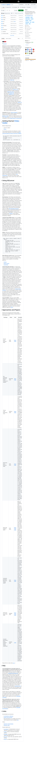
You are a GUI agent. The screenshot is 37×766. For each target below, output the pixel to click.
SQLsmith (5, 736)
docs (3, 21)
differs (12, 307)
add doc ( (12, 21)
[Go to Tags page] (9, 10)
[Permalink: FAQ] (1, 665)
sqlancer (4, 4)
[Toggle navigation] (2, 1)
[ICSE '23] (12, 79)
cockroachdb (27, 17)
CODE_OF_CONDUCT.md (7, 33)
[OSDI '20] (12, 92)
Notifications (21, 4)
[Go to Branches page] (7, 10)
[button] (21, 135)
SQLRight (5, 734)
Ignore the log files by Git (15, 23)
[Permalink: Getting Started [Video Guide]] (1, 122)
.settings (4, 17)
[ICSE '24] (20, 102)
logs (3, 23)
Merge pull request (8, 13)
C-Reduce (11, 213)
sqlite (33, 22)
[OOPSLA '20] (15, 89)
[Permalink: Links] (1, 711)
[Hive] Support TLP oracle (15, 31)
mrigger (3, 13)
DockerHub (6, 264)
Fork (27, 4)
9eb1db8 (16, 13)
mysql (30, 20)
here (14, 662)
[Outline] (22, 38)
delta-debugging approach (14, 208)
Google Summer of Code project (15, 118)
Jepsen (5, 731)
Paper (15, 340)
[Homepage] (18, 1)
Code (15, 465)
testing (27, 23)
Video (15, 341)
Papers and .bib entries (8, 717)
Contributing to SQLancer (8, 716)
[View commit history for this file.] (22, 13)
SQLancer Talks (7, 725)
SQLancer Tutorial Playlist (8, 723)
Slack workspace (14, 112)
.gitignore (4, 31)
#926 (14, 21)
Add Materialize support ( (15, 19)
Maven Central (6, 263)
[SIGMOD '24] (11, 94)
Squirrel (5, 739)
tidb (29, 23)
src (3, 27)
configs (4, 19)
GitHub (5, 262)
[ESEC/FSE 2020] (10, 91)
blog (6, 117)
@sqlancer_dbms (5, 115)
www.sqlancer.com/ (29, 15)
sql (30, 22)
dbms (31, 17)
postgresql (27, 22)
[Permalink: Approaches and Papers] (1, 310)
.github (4, 15)
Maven (5, 129)
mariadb (27, 20)
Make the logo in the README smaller (16, 25)
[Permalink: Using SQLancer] (1, 180)
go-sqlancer (6, 729)
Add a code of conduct (14, 33)
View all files (12, 35)
